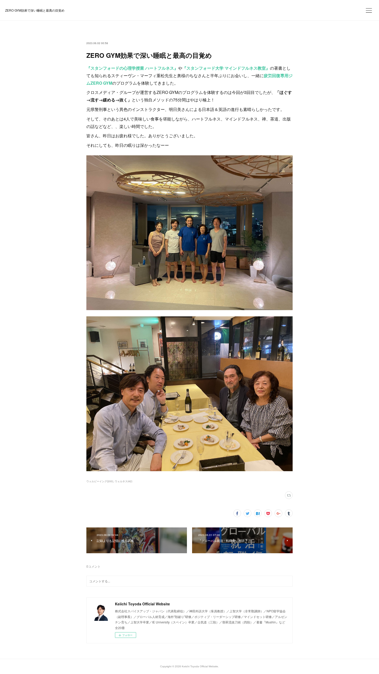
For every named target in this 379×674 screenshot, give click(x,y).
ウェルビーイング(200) (99, 481)
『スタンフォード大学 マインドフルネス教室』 (226, 68)
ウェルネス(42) (123, 481)
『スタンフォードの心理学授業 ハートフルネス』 (132, 68)
